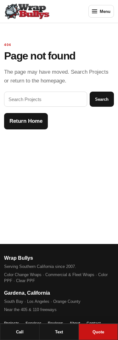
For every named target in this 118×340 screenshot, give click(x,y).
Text (59, 332)
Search (102, 99)
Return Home (25, 121)
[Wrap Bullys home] (36, 11)
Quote (98, 332)
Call (20, 332)
